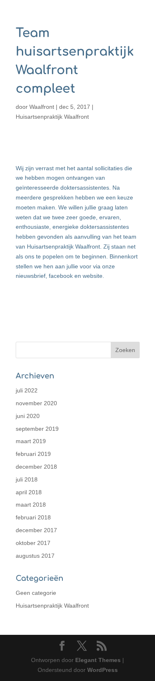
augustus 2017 (35, 555)
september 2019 (37, 428)
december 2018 (36, 466)
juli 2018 (27, 479)
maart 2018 (31, 504)
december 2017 (36, 530)
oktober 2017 (33, 543)
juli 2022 (27, 390)
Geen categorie (36, 592)
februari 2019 (33, 454)
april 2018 (29, 492)
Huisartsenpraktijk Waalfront (52, 116)
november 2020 (36, 403)
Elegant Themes (98, 660)
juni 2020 (28, 416)
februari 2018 (33, 517)
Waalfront (41, 106)
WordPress (102, 670)
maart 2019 (31, 441)
